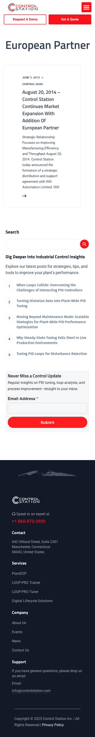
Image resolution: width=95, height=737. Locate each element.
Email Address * (23, 398)
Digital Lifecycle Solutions (32, 601)
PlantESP (19, 573)
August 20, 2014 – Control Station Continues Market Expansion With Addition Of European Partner (41, 109)
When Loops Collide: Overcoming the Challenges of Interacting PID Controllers (49, 287)
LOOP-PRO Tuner (25, 592)
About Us (19, 623)
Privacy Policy (53, 725)
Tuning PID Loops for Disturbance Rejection (52, 354)
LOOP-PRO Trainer (26, 583)
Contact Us (20, 650)
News (16, 641)
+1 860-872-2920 (28, 521)
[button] (86, 7)
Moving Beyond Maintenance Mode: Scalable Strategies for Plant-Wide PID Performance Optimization (53, 322)
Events (17, 632)
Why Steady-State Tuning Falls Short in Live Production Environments (51, 340)
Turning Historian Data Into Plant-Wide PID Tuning (51, 303)
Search (12, 232)
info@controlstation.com (31, 691)
